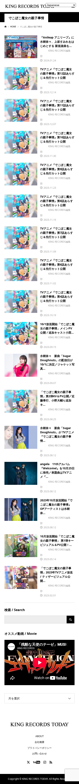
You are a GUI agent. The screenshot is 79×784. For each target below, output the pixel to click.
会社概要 (39, 742)
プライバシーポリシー (39, 748)
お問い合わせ (39, 753)
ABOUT (39, 736)
